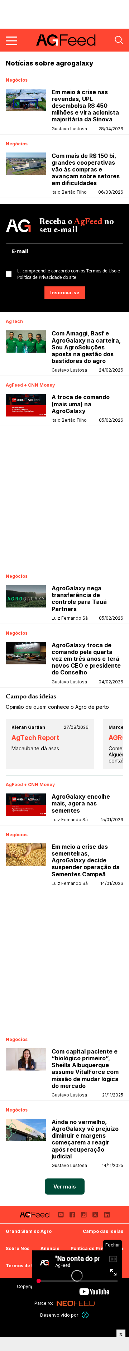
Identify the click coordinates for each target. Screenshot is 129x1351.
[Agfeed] (34, 1214)
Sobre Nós (17, 1248)
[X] (95, 1214)
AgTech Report (35, 737)
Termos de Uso (23, 1265)
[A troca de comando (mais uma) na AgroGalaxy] (26, 405)
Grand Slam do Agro (29, 1231)
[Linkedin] (107, 1214)
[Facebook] (72, 1214)
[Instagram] (84, 1214)
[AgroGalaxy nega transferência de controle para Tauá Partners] (26, 596)
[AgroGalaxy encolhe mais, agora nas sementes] (26, 804)
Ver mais (64, 1186)
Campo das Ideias (103, 1231)
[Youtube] (61, 1214)
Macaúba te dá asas (35, 748)
